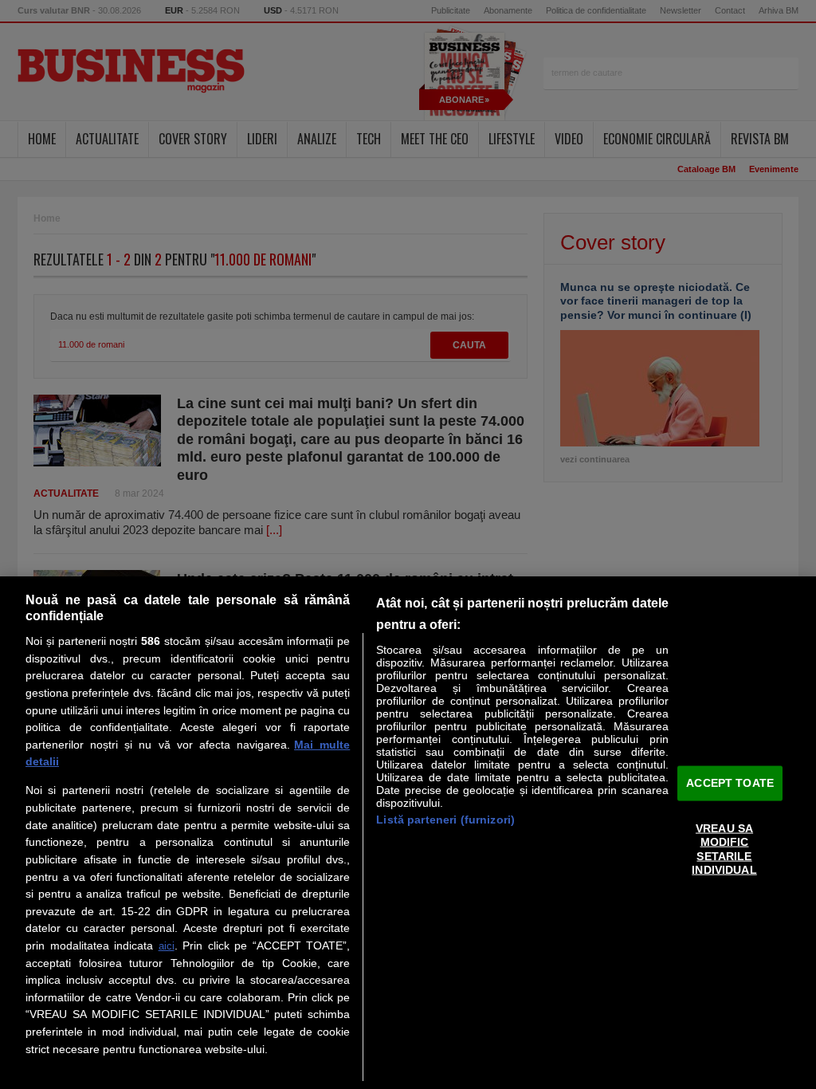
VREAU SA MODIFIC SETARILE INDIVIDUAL (724, 849)
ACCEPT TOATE (730, 782)
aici (167, 946)
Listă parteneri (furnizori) (445, 819)
